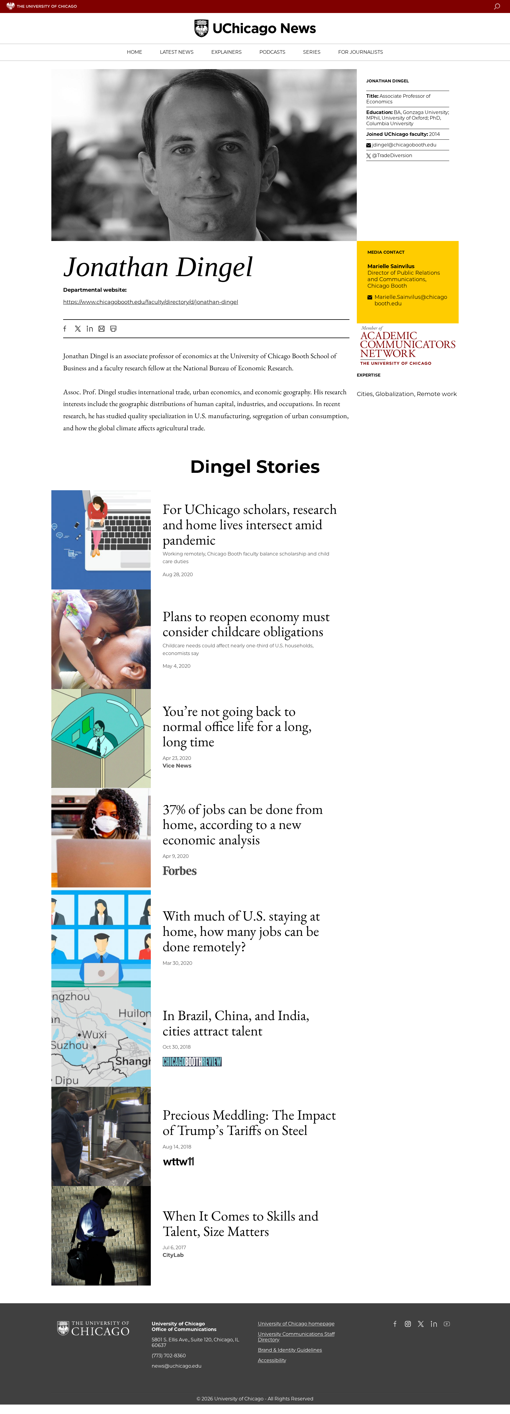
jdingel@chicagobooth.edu (404, 145)
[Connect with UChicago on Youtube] (447, 1324)
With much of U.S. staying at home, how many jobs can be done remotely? (241, 930)
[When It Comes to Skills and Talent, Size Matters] (101, 1236)
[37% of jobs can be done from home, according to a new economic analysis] (101, 838)
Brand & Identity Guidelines (290, 1350)
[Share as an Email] (101, 329)
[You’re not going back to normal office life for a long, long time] (101, 739)
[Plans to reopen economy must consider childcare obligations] (101, 639)
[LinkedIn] (90, 329)
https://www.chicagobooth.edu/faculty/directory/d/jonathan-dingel (150, 302)
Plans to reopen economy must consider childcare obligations (246, 624)
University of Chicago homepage (296, 1324)
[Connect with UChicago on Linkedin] (434, 1324)
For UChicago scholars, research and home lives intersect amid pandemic (250, 524)
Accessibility (272, 1360)
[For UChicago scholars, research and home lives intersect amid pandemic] (101, 540)
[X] (78, 329)
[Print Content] (113, 329)
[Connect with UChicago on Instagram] (408, 1324)
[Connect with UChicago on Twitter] (421, 1324)
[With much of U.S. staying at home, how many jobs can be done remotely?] (101, 937)
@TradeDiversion (392, 155)
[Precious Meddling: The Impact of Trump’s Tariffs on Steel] (101, 1136)
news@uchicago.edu (177, 1366)
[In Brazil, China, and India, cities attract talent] (101, 1037)
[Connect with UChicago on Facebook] (396, 1324)
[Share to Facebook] (66, 329)
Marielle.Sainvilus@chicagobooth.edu (411, 300)
